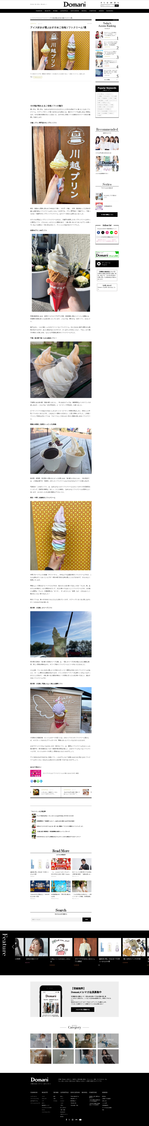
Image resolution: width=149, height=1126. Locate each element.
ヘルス (61, 1103)
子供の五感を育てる (75, 1096)
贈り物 (61, 1116)
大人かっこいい (113, 111)
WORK (55, 11)
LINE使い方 (108, 109)
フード (43, 18)
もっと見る (107, 79)
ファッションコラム (34, 1098)
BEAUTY (47, 11)
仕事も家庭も (101, 100)
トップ (31, 18)
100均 (111, 98)
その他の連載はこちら (107, 214)
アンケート (106, 263)
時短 (99, 113)
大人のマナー (109, 94)
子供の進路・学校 (74, 1105)
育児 (99, 98)
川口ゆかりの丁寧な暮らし (103, 104)
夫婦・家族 (62, 1109)
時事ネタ (111, 113)
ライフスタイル (37, 18)
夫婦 (107, 100)
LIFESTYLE (64, 11)
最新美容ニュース (45, 1105)
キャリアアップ (113, 100)
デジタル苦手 (110, 106)
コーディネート (33, 1096)
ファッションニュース (35, 1103)
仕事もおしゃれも (106, 102)
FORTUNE (92, 11)
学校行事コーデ (74, 1098)
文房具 (99, 115)
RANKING (109, 11)
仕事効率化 (105, 98)
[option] (26, 951)
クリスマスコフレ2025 (46, 1107)
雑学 (54, 1096)
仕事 (54, 1098)
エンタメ (62, 1100)
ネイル (43, 1109)
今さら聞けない (101, 94)
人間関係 (100, 96)
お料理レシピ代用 (101, 106)
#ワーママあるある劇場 (102, 111)
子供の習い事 (73, 1103)
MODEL (84, 11)
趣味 (115, 98)
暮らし (61, 1096)
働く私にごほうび (38, 77)
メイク (43, 1096)
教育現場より (73, 1100)
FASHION (39, 11)
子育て (61, 1105)
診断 (99, 102)
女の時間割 (105, 113)
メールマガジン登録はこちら (107, 237)
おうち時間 (114, 96)
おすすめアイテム (34, 1100)
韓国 (112, 104)
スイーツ (47, 18)
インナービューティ (46, 1112)
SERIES (101, 11)
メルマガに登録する (83, 1009)
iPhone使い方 (101, 109)
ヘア (43, 1100)
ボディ (43, 1103)
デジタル (55, 1100)
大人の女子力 (107, 96)
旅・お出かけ (63, 1107)
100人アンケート (64, 1114)
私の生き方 (62, 1112)
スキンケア (44, 1098)
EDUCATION (75, 11)
